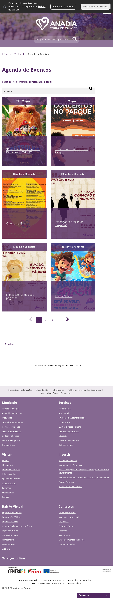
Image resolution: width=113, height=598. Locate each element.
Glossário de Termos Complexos (56, 393)
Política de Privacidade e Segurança (84, 390)
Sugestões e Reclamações (20, 390)
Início (5, 54)
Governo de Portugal (27, 580)
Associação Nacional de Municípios (48, 583)
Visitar (17, 54)
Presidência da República (52, 580)
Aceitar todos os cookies (95, 6)
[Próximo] (66, 320)
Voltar (11, 344)
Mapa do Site (42, 390)
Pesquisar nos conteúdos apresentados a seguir (27, 81)
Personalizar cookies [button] (63, 6)
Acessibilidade (74, 583)
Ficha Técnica (58, 390)
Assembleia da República (79, 580)
